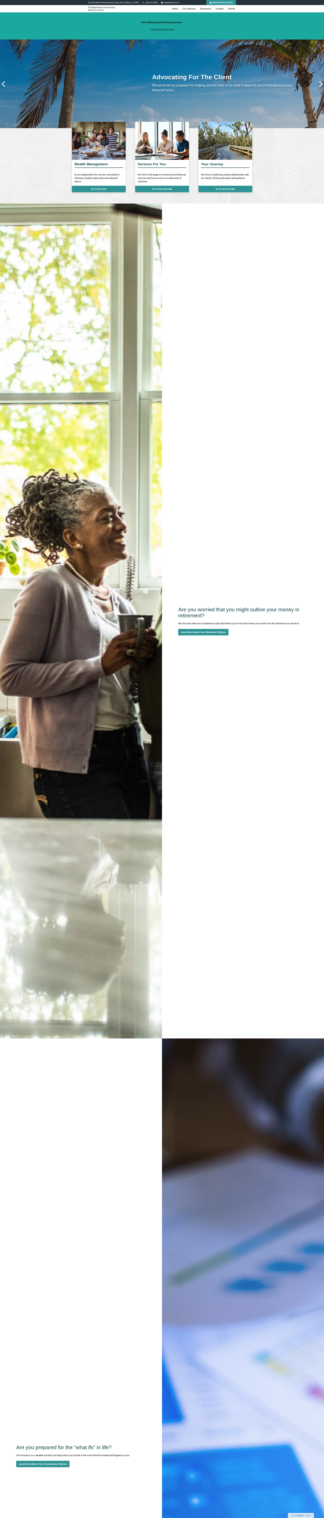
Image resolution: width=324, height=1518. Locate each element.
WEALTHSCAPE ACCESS (223, 3)
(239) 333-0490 (151, 3)
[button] (175, 8)
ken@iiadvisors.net (171, 3)
